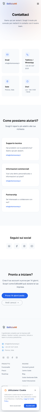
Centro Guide (26, 370)
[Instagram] (17, 357)
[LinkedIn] (3, 357)
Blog (23, 374)
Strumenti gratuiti (28, 367)
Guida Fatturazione (28, 381)
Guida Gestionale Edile (29, 377)
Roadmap (5, 374)
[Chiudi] (35, 390)
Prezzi (4, 370)
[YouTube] (8, 357)
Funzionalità (6, 367)
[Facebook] (12, 357)
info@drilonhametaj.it (12, 63)
